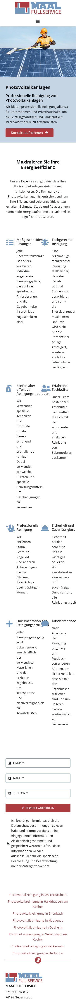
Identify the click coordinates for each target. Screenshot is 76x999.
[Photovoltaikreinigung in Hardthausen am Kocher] (38, 904)
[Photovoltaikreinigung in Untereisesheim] (38, 894)
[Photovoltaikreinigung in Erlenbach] (38, 913)
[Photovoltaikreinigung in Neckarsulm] (38, 946)
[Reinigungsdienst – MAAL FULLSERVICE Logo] (38, 3)
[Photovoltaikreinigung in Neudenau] (38, 920)
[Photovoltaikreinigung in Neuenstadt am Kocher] (38, 937)
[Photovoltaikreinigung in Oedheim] (38, 927)
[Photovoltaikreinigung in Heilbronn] (38, 953)
